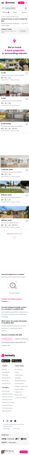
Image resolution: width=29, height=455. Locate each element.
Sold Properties (19, 375)
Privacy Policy (6, 428)
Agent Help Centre (7, 411)
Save (24, 12)
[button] (14, 8)
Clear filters (25, 23)
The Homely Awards (7, 408)
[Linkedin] (15, 421)
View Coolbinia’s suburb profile (9, 312)
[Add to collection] (27, 73)
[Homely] (14, 355)
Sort (16, 12)
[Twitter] (11, 421)
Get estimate (23, 31)
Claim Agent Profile (7, 399)
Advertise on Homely (7, 396)
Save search (24, 452)
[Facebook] (3, 421)
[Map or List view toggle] (25, 8)
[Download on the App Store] (6, 360)
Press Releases (5, 372)
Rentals (17, 372)
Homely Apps (5, 380)
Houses (17, 16)
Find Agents (18, 378)
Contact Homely (6, 383)
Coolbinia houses (5, 345)
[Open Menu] (2, 3)
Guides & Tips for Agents (8, 402)
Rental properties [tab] (7, 339)
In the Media (5, 375)
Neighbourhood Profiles (21, 386)
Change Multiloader (7, 394)
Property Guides (19, 389)
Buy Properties (18, 369)
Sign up (21, 2)
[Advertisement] (14, 144)
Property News (18, 395)
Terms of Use (16, 428)
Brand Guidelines (6, 378)
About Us (4, 369)
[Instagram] (7, 421)
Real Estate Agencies (20, 380)
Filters (6, 12)
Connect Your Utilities (20, 397)
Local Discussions (19, 383)
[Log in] (27, 2)
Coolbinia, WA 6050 (10, 16)
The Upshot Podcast (7, 405)
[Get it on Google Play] (17, 360)
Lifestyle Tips (18, 392)
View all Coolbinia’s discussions (9, 326)
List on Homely (6, 391)
